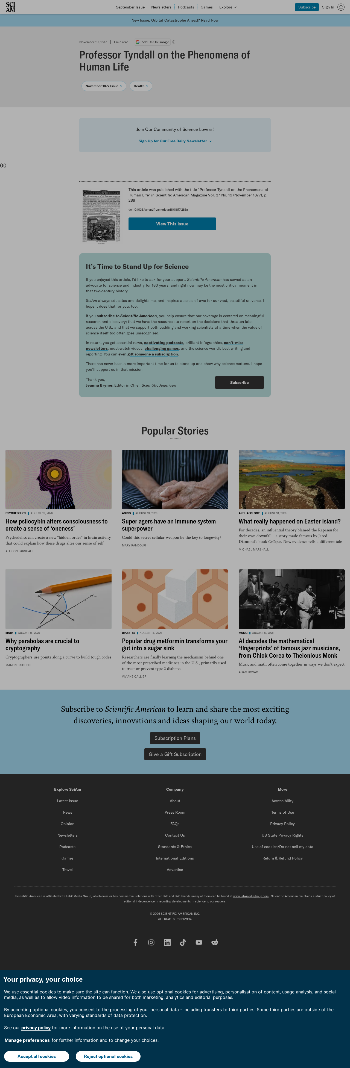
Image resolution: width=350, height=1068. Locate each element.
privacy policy (36, 1027)
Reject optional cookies (108, 1056)
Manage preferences (27, 1040)
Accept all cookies (37, 1056)
